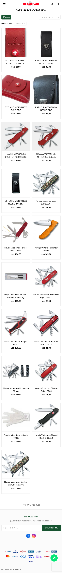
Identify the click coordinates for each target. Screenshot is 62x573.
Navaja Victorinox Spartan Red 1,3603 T (46, 343)
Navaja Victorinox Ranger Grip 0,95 (15, 343)
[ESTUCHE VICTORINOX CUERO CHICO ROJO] (15, 42)
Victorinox (19, 24)
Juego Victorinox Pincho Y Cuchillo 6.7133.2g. (16, 296)
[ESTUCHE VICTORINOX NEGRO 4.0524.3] (15, 183)
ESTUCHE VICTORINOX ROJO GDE (16, 109)
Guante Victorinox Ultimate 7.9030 (16, 436)
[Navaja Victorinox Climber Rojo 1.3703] (46, 370)
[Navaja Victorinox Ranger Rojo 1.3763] (15, 230)
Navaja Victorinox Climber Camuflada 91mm (16, 483)
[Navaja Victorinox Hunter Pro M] (46, 230)
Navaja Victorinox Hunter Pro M (46, 249)
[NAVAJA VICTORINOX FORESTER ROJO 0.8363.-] (15, 136)
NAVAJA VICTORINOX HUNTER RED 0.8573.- (46, 155)
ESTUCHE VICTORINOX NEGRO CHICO (46, 62)
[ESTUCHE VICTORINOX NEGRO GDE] (46, 89)
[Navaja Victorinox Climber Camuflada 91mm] (15, 464)
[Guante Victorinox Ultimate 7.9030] (15, 417)
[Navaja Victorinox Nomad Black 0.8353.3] (46, 417)
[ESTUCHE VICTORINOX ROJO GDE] (15, 89)
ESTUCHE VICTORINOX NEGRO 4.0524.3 (16, 202)
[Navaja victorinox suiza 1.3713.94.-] (46, 183)
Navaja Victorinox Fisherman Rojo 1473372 (46, 296)
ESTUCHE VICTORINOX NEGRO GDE (46, 109)
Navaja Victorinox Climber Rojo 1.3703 (46, 390)
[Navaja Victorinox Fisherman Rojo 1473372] (46, 276)
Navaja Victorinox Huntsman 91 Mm (16, 390)
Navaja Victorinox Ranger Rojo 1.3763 (15, 249)
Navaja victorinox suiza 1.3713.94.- (46, 202)
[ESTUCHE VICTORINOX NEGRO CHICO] (46, 42)
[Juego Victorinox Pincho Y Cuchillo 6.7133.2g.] (15, 276)
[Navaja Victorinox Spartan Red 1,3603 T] (46, 323)
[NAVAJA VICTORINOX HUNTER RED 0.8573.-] (46, 136)
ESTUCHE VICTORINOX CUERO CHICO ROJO (16, 62)
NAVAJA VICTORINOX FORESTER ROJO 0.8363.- (16, 155)
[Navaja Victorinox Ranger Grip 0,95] (15, 323)
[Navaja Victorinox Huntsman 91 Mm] (15, 370)
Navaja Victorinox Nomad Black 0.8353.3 (46, 436)
